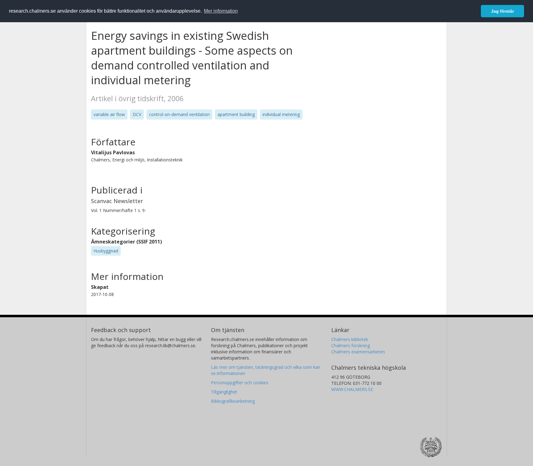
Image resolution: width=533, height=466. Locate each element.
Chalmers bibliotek (349, 339)
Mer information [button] (221, 11)
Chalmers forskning (350, 345)
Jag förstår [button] (502, 11)
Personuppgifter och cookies (239, 382)
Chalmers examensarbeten (358, 352)
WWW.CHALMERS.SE (352, 389)
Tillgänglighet (224, 392)
